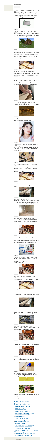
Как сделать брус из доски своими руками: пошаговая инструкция (24, 218)
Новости (22, 3)
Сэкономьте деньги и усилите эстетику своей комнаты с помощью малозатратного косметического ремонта (27, 420)
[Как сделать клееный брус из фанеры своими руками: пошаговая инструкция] (27, 92)
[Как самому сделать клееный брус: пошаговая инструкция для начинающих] (27, 350)
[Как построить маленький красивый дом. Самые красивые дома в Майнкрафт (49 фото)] (27, 43)
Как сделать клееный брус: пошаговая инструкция (22, 291)
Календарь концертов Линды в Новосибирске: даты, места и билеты (22, 404)
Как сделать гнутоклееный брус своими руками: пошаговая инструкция (25, 164)
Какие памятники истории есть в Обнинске (19, 408)
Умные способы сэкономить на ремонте (19, 412)
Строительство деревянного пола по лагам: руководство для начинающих (23, 417)
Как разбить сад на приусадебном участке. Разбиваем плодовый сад (22, 428)
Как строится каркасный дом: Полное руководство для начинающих (21, 401)
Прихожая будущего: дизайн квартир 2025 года (20, 416)
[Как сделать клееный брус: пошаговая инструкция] (27, 302)
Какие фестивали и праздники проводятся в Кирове (20, 403)
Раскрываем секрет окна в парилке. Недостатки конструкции (21, 427)
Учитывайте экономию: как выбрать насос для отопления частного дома (23, 422)
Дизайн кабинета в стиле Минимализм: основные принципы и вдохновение (23, 415)
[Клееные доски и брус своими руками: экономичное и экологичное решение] (27, 366)
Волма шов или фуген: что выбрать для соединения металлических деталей (23, 426)
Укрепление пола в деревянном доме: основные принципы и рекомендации (23, 436)
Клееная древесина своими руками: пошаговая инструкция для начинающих (26, 52)
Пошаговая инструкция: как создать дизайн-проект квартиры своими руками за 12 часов (24, 413)
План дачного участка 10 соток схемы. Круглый (20, 423)
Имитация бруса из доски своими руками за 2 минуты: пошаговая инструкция (26, 118)
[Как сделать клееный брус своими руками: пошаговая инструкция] (27, 111)
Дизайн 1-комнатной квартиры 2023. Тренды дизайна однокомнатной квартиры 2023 (24, 425)
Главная (19, 3)
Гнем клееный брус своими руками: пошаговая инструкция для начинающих (26, 257)
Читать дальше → (15, 29)
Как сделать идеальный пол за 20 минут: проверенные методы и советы (23, 418)
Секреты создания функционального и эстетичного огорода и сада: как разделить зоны (24, 435)
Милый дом (22, 1)
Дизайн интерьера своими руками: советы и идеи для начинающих (22, 411)
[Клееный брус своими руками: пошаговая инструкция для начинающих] (27, 192)
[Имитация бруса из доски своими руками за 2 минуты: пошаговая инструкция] (27, 131)
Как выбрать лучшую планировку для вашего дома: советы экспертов (22, 405)
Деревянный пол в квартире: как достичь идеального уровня (21, 419)
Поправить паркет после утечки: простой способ (20, 429)
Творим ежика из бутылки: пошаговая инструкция (19, 402)
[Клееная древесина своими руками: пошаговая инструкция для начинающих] (27, 65)
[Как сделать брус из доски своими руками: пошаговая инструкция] (27, 229)
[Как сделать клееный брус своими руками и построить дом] (27, 210)
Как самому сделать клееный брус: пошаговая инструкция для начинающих (26, 342)
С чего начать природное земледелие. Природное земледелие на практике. (23, 432)
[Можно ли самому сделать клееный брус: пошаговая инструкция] (27, 249)
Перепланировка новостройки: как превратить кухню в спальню (22, 421)
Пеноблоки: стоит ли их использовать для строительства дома (21, 410)
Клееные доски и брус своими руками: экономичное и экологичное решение (26, 358)
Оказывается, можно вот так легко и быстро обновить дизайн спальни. (22, 406)
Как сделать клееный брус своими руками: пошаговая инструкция (24, 102)
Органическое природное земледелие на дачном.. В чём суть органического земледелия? (25, 433)
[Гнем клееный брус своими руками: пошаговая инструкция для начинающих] (27, 269)
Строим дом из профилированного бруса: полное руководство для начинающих (23, 400)
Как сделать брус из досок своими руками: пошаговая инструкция (24, 71)
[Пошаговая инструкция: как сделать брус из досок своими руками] (27, 389)
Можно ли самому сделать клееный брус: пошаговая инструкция (24, 237)
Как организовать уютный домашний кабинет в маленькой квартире (22, 414)
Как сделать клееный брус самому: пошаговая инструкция (23, 326)
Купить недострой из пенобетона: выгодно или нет (20, 409)
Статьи (24, 3)
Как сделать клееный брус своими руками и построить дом (23, 199)
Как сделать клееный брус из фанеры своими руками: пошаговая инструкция (26, 78)
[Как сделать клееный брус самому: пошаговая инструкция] (27, 335)
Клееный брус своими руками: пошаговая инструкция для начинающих (25, 183)
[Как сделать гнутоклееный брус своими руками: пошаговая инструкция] (27, 176)
